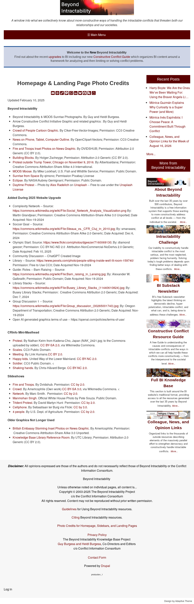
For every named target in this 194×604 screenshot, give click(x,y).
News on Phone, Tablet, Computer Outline (41, 139)
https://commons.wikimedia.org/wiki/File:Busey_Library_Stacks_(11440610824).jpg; (69, 287)
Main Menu (96, 35)
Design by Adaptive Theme (178, 600)
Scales (17, 349)
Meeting (18, 354)
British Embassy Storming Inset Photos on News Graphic (51, 428)
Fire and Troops (23, 384)
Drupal (105, 566)
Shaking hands (23, 368)
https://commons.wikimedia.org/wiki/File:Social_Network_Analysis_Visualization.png (69, 210)
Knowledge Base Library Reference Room (41, 437)
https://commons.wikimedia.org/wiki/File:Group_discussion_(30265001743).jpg (65, 306)
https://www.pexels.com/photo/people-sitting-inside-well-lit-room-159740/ (85, 260)
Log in (8, 589)
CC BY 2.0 (55, 354)
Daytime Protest (23, 185)
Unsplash (80, 185)
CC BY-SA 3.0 (71, 389)
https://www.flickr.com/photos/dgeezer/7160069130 (77, 242)
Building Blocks (23, 157)
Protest (17, 340)
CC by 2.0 (77, 384)
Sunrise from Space (26, 176)
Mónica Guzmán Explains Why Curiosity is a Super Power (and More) (166, 107)
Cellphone (20, 407)
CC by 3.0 (80, 407)
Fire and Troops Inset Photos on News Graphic (44, 148)
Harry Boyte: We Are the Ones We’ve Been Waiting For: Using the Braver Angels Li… (169, 92)
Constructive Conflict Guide (111, 56)
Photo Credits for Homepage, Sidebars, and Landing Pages (97, 525)
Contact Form (97, 557)
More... (151, 154)
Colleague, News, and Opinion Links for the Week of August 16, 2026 (169, 141)
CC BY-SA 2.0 (49, 345)
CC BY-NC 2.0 (86, 359)
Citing (76, 517)
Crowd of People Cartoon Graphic (35, 130)
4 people (18, 411)
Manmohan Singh (25, 398)
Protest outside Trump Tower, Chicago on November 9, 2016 (53, 162)
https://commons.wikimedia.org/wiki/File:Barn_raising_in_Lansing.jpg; (59, 274)
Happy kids (20, 359)
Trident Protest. (23, 402)
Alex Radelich (59, 185)
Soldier (17, 363)
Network (18, 393)
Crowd (17, 389)
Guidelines (69, 509)
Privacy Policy (97, 535)
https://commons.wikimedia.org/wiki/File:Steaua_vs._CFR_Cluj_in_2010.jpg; (64, 228)
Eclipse (18, 180)
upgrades (54, 56)
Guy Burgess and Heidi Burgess (79, 544)
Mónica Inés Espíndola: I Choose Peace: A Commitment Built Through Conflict (167, 124)
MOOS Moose (22, 171)
